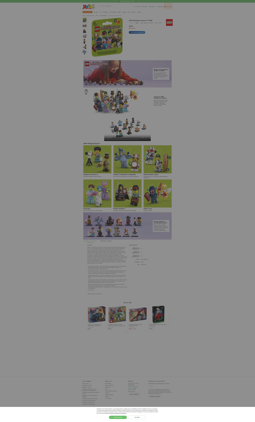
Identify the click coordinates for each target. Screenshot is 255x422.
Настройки (137, 417)
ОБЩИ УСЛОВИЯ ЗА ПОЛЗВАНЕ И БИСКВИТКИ (115, 413)
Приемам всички (118, 417)
